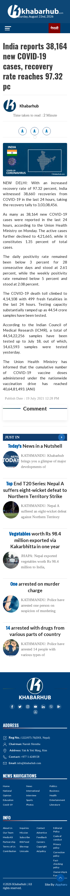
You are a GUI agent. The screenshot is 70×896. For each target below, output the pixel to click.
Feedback (42, 837)
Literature (55, 804)
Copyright (42, 846)
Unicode (24, 851)
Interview (31, 795)
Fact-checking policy (58, 864)
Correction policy (59, 854)
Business (54, 790)
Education (8, 800)
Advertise (42, 832)
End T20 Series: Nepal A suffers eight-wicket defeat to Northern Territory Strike (35, 490)
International (33, 790)
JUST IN (12, 437)
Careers (41, 841)
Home (6, 786)
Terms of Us (9, 846)
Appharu (61, 884)
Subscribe (25, 837)
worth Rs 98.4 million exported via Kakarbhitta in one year (35, 540)
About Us (7, 828)
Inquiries (24, 828)
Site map (24, 846)
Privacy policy (57, 846)
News (29, 786)
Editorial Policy (57, 830)
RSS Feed (24, 841)
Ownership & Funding (60, 874)
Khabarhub (29, 106)
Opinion (7, 795)
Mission (24, 832)
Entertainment (57, 800)
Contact (41, 828)
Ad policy (41, 851)
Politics (53, 786)
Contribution (9, 851)
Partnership (9, 841)
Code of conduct (57, 838)
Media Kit (8, 837)
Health (53, 795)
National (7, 790)
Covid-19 (7, 804)
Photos (30, 804)
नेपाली (54, 28)
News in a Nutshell (35, 446)
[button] (60, 878)
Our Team (8, 832)
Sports (29, 800)
